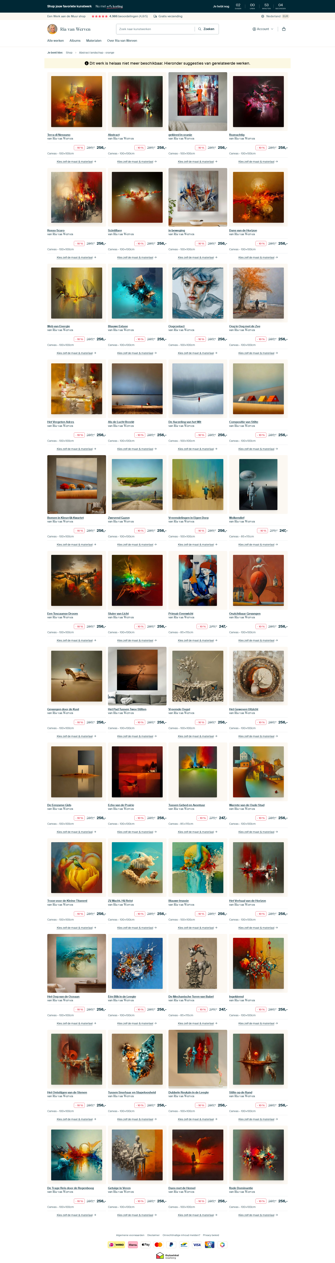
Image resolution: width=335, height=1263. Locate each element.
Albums (75, 41)
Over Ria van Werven (122, 41)
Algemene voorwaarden (130, 1235)
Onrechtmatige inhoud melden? (181, 1235)
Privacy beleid (211, 1235)
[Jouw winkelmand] (284, 29)
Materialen (93, 41)
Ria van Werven (75, 29)
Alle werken (55, 41)
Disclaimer (153, 1235)
